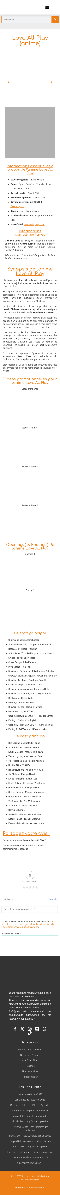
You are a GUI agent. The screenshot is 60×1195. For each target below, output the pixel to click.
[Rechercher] (54, 19)
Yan (44, 1187)
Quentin (30, 1187)
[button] (47, 7)
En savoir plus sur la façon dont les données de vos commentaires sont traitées (28, 924)
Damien (37, 1187)
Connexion (52, 899)
